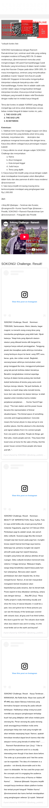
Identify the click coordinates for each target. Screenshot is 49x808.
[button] (24, 16)
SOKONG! (22, 455)
